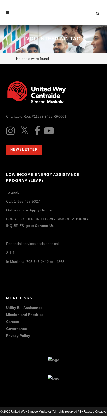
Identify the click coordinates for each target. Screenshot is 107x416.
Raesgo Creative (95, 411)
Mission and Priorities (24, 314)
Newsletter (24, 149)
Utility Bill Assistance (24, 307)
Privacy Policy (18, 335)
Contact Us (44, 226)
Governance (16, 328)
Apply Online (40, 210)
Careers (12, 321)
